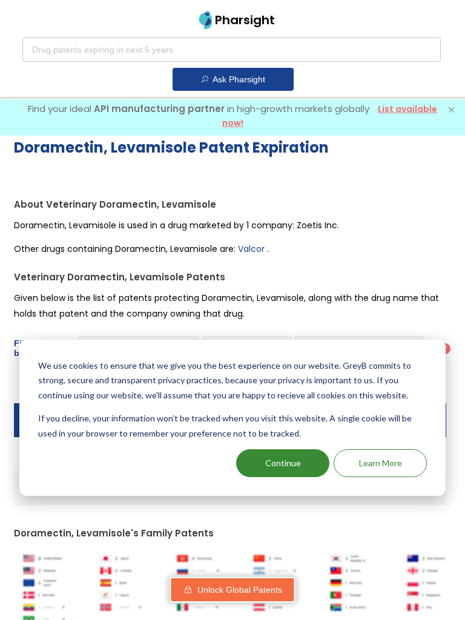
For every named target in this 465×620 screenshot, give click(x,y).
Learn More (380, 463)
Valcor (251, 249)
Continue (283, 463)
